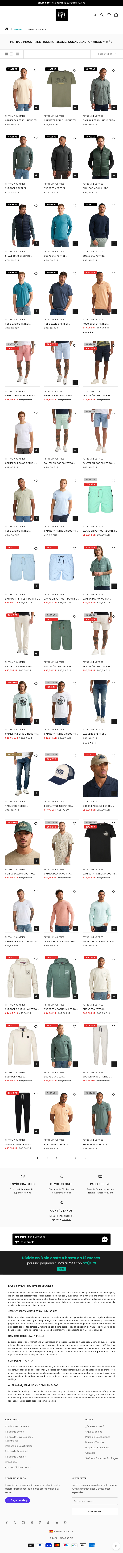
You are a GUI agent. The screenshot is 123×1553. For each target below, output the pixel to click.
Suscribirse (95, 1511)
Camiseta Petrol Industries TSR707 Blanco (61, 734)
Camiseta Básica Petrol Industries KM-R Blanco (20, 463)
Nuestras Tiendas (94, 1442)
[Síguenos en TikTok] (48, 1522)
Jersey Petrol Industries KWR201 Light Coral (60, 941)
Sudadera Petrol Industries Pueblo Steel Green (20, 188)
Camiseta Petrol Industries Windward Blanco (22, 941)
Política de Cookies (15, 1456)
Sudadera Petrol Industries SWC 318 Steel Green (59, 188)
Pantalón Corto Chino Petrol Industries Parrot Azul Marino (99, 395)
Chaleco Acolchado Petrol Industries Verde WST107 (98, 188)
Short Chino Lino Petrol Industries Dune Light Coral (20, 395)
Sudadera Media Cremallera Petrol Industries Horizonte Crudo (18, 1077)
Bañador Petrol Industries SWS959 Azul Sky (22, 599)
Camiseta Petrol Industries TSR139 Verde (61, 120)
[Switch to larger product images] (6, 54)
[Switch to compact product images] (17, 54)
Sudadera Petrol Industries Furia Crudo (97, 1009)
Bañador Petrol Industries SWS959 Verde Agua (100, 531)
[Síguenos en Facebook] (6, 1522)
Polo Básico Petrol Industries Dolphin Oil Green (97, 1144)
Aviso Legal (11, 1462)
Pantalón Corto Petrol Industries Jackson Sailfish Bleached (98, 463)
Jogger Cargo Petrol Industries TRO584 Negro (20, 1144)
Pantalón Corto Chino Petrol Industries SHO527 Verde (60, 666)
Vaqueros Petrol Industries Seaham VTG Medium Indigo (97, 734)
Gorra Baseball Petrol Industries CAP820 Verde (20, 874)
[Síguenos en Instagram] (23, 1522)
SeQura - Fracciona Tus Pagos (101, 1458)
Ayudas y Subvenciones (18, 1467)
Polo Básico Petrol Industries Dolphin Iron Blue (20, 324)
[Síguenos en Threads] (31, 1522)
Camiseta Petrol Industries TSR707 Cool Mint (22, 734)
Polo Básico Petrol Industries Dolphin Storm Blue (60, 324)
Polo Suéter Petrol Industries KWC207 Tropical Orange (95, 324)
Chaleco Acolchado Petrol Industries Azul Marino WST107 (19, 256)
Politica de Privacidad (16, 1451)
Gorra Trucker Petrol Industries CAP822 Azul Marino (58, 806)
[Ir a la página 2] (85, 1158)
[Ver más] (61, 1262)
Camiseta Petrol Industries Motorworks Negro (100, 874)
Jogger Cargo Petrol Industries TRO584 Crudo (98, 1077)
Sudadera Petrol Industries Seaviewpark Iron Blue (58, 256)
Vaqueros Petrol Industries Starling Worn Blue (21, 806)
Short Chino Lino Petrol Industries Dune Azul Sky (60, 395)
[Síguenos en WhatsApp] (65, 1522)
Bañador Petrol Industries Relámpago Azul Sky (61, 599)
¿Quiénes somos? (94, 1426)
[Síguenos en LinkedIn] (56, 1522)
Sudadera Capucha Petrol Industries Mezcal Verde (60, 1009)
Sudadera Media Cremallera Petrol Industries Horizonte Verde (61, 1077)
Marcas (18, 29)
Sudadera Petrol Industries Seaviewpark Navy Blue (97, 256)
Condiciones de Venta (17, 1426)
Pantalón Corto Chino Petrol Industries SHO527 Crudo (99, 666)
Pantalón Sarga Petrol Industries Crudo (20, 666)
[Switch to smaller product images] (11, 54)
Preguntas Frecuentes (97, 1447)
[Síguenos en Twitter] (15, 1522)
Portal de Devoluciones (97, 1437)
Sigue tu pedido (93, 1431)
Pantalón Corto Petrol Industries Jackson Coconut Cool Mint (59, 463)
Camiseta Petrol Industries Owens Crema (22, 120)
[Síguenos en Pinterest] (40, 1522)
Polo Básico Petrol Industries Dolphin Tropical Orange (56, 1144)
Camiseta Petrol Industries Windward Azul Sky (61, 531)
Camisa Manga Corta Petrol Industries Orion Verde (98, 599)
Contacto (66, 1219)
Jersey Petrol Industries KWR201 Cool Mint (98, 941)
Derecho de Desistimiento (19, 1446)
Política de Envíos (14, 1431)
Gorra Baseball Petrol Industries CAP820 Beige (97, 806)
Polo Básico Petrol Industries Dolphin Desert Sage (21, 531)
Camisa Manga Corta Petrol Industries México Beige (60, 874)
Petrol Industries (15, 116)
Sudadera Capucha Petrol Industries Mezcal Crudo (21, 1009)
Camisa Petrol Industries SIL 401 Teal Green (99, 120)
